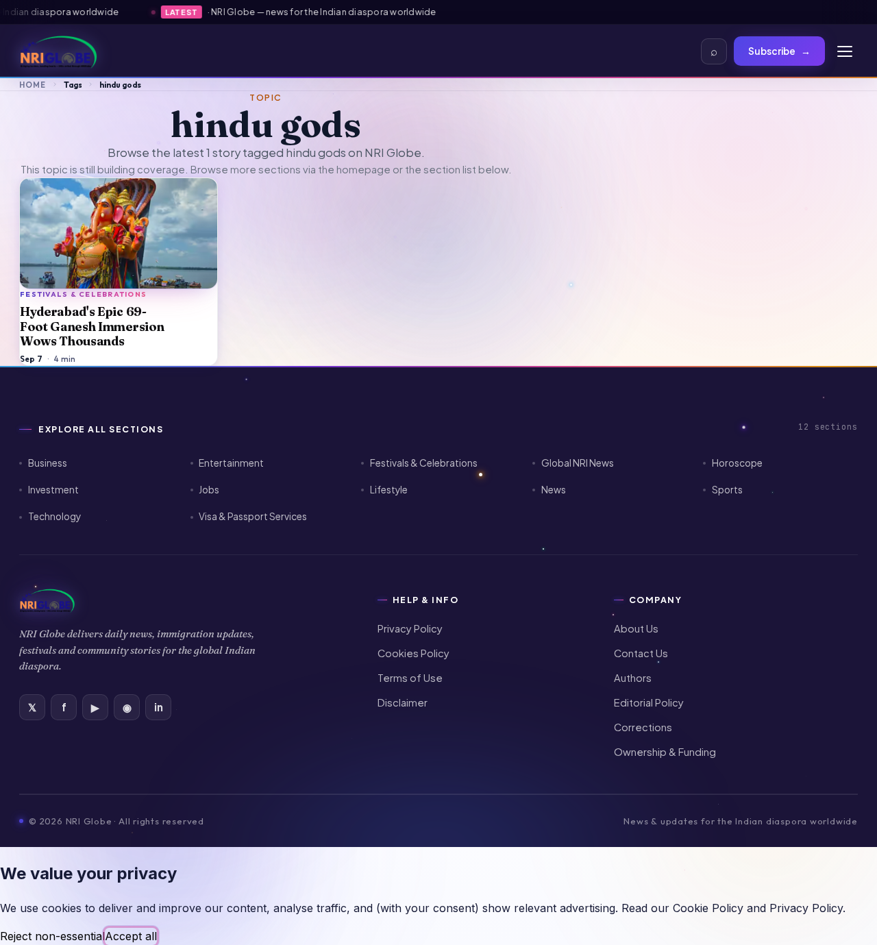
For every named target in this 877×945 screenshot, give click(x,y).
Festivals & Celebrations (424, 463)
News (553, 489)
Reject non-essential (52, 936)
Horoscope (737, 463)
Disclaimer (403, 702)
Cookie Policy (708, 908)
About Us (636, 628)
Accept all (131, 936)
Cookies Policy (413, 653)
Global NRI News (577, 463)
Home (32, 84)
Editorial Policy (649, 702)
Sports (727, 489)
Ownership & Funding (665, 752)
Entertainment (231, 463)
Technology (54, 516)
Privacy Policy (410, 628)
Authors (633, 678)
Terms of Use (410, 678)
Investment (53, 489)
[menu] (845, 51)
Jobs (209, 489)
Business (47, 463)
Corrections (643, 727)
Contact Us (641, 653)
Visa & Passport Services (253, 516)
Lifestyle (389, 489)
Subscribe (779, 51)
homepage (363, 169)
